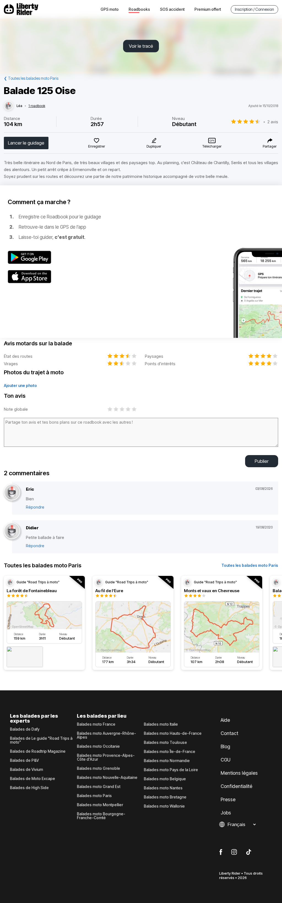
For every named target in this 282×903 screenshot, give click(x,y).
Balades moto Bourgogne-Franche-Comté (101, 816)
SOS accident (172, 9)
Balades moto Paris (94, 796)
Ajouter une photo (20, 385)
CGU (226, 760)
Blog (225, 746)
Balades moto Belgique (165, 779)
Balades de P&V (24, 760)
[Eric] (12, 492)
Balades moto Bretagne (165, 797)
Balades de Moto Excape (32, 779)
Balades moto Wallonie (164, 806)
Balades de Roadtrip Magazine (38, 751)
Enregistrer (96, 146)
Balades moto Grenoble (98, 768)
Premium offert (207, 9)
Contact (229, 733)
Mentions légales (239, 773)
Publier (262, 461)
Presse (228, 799)
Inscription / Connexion (254, 9)
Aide (225, 720)
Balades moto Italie (161, 724)
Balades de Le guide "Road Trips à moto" (41, 740)
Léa (19, 106)
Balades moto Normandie (167, 761)
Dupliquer (154, 146)
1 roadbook (36, 106)
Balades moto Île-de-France (169, 752)
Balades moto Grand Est (98, 787)
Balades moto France (96, 724)
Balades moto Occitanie (98, 746)
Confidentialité (236, 786)
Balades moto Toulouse (165, 742)
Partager (269, 146)
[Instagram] (234, 852)
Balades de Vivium (26, 769)
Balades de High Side (29, 788)
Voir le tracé (141, 46)
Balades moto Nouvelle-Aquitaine (107, 777)
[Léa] (8, 106)
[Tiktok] (249, 852)
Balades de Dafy (24, 729)
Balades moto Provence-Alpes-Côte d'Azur (106, 757)
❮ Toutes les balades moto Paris (31, 78)
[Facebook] (220, 852)
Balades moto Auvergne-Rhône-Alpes (106, 735)
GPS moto (110, 9)
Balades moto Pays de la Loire (171, 770)
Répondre (35, 507)
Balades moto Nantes (163, 788)
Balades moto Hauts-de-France (173, 733)
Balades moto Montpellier (100, 805)
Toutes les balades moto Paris (249, 565)
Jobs (226, 813)
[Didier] (12, 531)
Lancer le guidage (26, 143)
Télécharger (211, 146)
